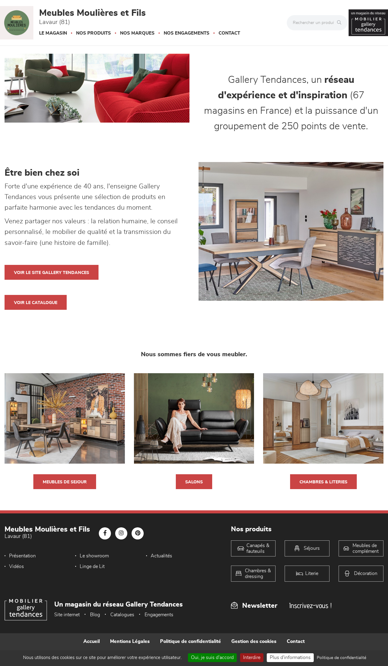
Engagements (159, 614)
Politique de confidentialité (190, 641)
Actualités (161, 555)
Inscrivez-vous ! (310, 605)
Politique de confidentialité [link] (341, 658)
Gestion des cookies (253, 641)
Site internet (67, 614)
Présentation (22, 555)
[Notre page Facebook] (105, 533)
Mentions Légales (130, 641)
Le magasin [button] (53, 33)
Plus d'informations (290, 657)
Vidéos (16, 566)
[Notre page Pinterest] (138, 533)
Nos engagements (186, 33)
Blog (95, 614)
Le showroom (94, 555)
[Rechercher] (340, 22)
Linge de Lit (92, 566)
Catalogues (122, 614)
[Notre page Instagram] (121, 533)
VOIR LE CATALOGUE (35, 303)
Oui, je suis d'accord (212, 657)
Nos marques (137, 33)
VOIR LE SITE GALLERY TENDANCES (51, 273)
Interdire (251, 657)
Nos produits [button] (93, 33)
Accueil (91, 641)
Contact (229, 33)
